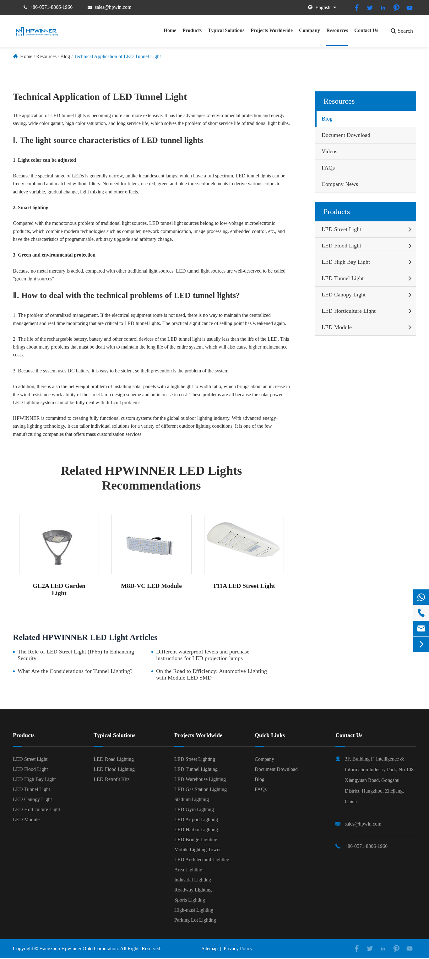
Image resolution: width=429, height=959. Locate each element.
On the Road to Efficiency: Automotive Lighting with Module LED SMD (211, 674)
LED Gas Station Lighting (200, 789)
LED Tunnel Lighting (196, 769)
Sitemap (210, 948)
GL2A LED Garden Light (59, 589)
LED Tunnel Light (343, 278)
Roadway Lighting (193, 889)
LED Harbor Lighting (196, 829)
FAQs (328, 168)
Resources (337, 30)
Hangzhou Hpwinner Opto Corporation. (79, 948)
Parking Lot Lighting (195, 920)
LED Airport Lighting (196, 819)
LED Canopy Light (344, 294)
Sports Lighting (189, 899)
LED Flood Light (341, 245)
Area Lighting (188, 869)
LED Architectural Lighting (201, 859)
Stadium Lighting (191, 799)
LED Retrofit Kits (111, 779)
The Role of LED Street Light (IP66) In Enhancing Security (76, 654)
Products (192, 30)
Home (170, 30)
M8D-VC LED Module (151, 585)
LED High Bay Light (346, 262)
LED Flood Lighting (114, 769)
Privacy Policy (238, 948)
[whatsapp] (421, 597)
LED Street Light (341, 229)
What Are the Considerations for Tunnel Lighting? (75, 671)
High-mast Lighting (193, 910)
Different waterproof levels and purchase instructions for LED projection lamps (202, 654)
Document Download (346, 135)
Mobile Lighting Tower (197, 849)
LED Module (337, 327)
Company (309, 30)
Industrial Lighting (192, 879)
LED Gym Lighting (194, 809)
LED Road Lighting (114, 759)
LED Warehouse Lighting (200, 779)
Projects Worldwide (272, 30)
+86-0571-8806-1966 (51, 7)
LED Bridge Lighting (195, 839)
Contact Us (366, 30)
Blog (65, 56)
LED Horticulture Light (349, 311)
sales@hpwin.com (113, 7)
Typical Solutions (226, 30)
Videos (329, 151)
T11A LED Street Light (244, 585)
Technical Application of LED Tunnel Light (117, 56)
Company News (340, 184)
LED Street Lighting (194, 759)
